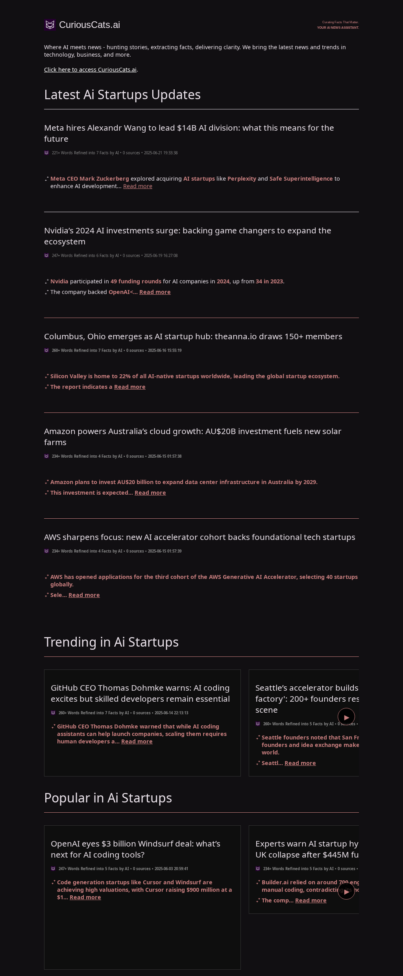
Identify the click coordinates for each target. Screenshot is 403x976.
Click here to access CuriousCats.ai (90, 69)
